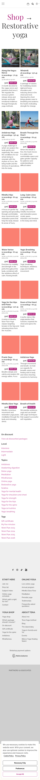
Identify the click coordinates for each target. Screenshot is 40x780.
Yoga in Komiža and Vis (29, 631)
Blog (23, 623)
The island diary (28, 627)
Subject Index (7, 591)
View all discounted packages (14, 439)
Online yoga (6, 481)
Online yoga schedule (6, 595)
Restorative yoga (8, 484)
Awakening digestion (10, 468)
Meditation (6, 474)
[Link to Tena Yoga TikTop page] (22, 570)
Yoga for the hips (8, 501)
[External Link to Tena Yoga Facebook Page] (13, 570)
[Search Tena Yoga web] (34, 3)
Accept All (20, 774)
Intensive (5, 448)
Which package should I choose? (8, 621)
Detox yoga (6, 471)
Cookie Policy (9, 756)
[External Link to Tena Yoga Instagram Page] (17, 570)
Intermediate (7, 451)
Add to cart (13, 82)
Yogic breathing (8, 511)
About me (25, 617)
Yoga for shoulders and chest (14, 495)
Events (24, 636)
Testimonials (26, 601)
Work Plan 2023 (8, 528)
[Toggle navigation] (3, 3)
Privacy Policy (20, 756)
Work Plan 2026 (8, 538)
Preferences (20, 768)
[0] (28, 3)
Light (3, 455)
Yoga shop (6, 617)
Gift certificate (7, 521)
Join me (5, 584)
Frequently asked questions (28, 605)
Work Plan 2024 (8, 531)
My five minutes (8, 524)
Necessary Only (20, 763)
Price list (5, 587)
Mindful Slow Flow (29, 591)
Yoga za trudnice (8, 508)
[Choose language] (37, 4)
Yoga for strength (8, 498)
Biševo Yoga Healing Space (29, 640)
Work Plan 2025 (8, 534)
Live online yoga (28, 584)
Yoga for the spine (9, 505)
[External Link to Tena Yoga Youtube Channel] (26, 570)
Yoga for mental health (11, 491)
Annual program (28, 587)
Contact (5, 605)
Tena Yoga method (29, 620)
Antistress (5, 464)
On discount (6, 625)
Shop (15, 17)
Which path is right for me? (9, 600)
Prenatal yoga (27, 597)
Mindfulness (6, 478)
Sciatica (4, 488)
